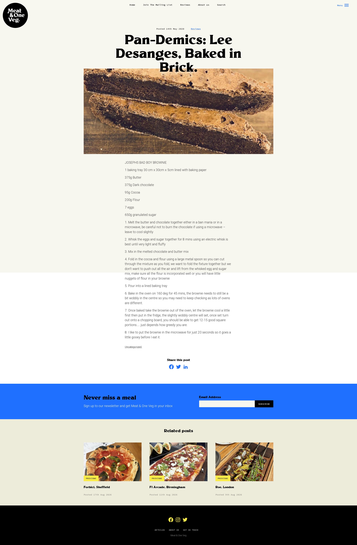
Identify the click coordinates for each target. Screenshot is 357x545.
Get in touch (190, 530)
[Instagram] (178, 521)
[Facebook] (171, 368)
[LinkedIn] (185, 368)
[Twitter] (178, 368)
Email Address (210, 397)
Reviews (185, 4)
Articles (160, 530)
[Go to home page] (15, 15)
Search (221, 4)
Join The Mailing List (157, 4)
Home (132, 4)
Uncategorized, (133, 347)
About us (203, 4)
